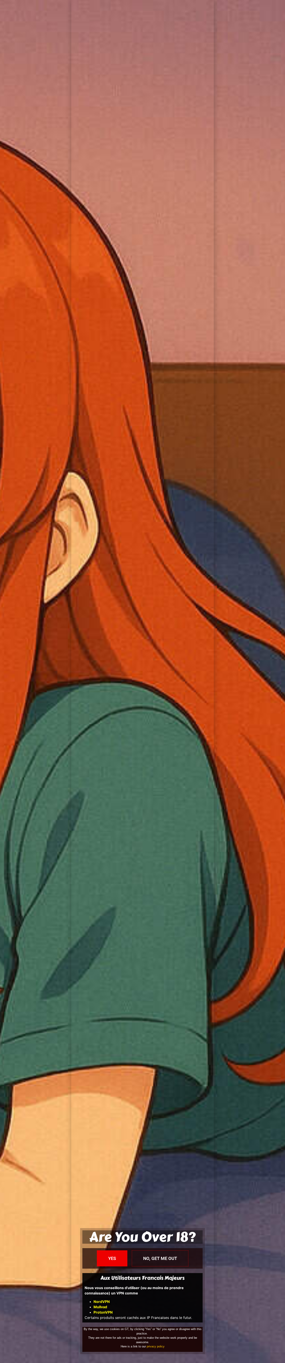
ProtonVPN (103, 1312)
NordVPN (102, 1301)
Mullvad (100, 1307)
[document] (142, 681)
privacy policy (156, 1346)
